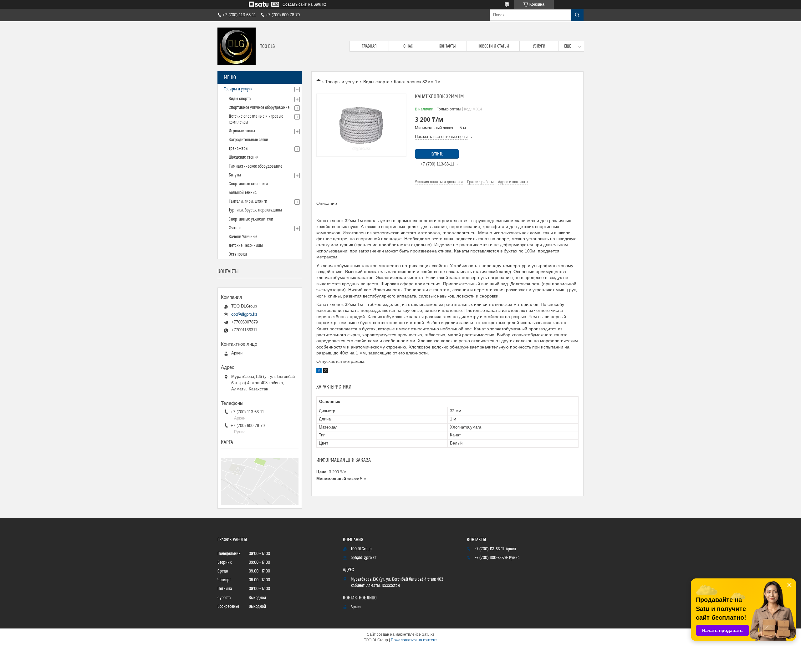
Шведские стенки (243, 157)
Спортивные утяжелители (251, 219)
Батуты (235, 175)
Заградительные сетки (248, 139)
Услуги (539, 46)
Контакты (447, 46)
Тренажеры (238, 148)
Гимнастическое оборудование (255, 166)
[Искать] (577, 15)
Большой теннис (243, 192)
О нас (408, 46)
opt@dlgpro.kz (244, 314)
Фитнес (235, 228)
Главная (369, 46)
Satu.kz (428, 634)
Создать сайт (295, 4)
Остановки (238, 254)
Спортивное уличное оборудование (259, 107)
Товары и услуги (342, 81)
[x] (325, 371)
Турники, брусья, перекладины (255, 210)
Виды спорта (376, 81)
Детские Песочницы (246, 245)
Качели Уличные (243, 236)
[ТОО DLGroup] (236, 46)
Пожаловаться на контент (414, 640)
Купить (437, 154)
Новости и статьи (493, 46)
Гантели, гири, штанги (248, 201)
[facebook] (319, 371)
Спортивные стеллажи (248, 183)
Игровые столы (242, 131)
